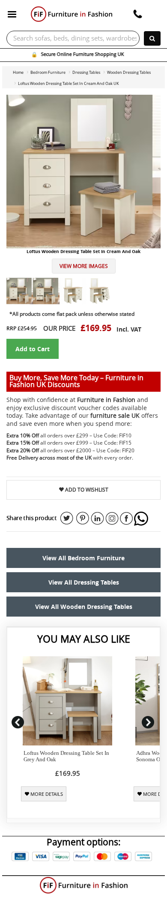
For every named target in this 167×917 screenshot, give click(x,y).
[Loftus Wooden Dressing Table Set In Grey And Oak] (67, 700)
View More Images (84, 266)
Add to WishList (86, 489)
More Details (46, 794)
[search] (152, 38)
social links (67, 518)
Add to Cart (32, 349)
